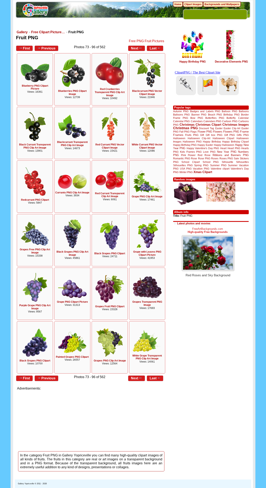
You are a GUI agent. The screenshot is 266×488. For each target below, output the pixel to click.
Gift (202, 135)
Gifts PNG (243, 135)
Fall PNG (184, 131)
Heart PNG (234, 148)
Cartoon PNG (229, 121)
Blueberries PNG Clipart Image (72, 93)
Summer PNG (218, 165)
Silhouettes (242, 162)
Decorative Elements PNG (231, 61)
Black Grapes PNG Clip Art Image (72, 253)
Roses (214, 158)
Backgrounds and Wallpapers (221, 4)
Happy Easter (205, 145)
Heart (223, 148)
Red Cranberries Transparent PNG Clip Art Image (110, 92)
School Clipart (190, 162)
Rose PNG (204, 158)
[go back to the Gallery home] (35, 10)
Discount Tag (206, 128)
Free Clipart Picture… (48, 32)
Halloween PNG (192, 141)
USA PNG (186, 168)
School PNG (211, 162)
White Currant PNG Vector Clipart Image (147, 146)
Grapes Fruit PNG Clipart (109, 306)
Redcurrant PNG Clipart (35, 199)
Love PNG (209, 151)
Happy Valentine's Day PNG (203, 148)
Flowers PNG (231, 131)
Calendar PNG (181, 121)
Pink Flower (188, 155)
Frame (244, 131)
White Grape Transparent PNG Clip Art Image (147, 357)
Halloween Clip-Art (199, 138)
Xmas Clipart (202, 172)
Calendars (197, 121)
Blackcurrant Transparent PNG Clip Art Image (72, 144)
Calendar (243, 118)
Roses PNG (226, 158)
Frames (178, 134)
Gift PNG (229, 135)
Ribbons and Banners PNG (231, 155)
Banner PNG (198, 114)
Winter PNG (186, 172)
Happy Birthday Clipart (235, 141)
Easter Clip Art (232, 128)
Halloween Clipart (223, 138)
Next (134, 48)
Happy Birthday (212, 141)
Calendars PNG (212, 121)
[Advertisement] (91, 420)
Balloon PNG (229, 111)
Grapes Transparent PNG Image (147, 303)
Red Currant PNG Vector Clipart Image (109, 146)
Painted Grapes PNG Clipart (72, 356)
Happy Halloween (224, 145)
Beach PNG (215, 114)
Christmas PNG (185, 128)
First (26, 48)
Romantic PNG (181, 158)
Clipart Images (193, 4)
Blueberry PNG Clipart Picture (35, 87)
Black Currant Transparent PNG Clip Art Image (35, 146)
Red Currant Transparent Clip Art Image (109, 195)
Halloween (179, 138)
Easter (219, 128)
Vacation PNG (201, 168)
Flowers (217, 131)
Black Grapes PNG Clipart (109, 253)
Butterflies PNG (214, 118)
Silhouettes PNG (183, 165)
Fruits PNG (191, 135)
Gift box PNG (214, 135)
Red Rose (204, 155)
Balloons (244, 111)
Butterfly (231, 118)
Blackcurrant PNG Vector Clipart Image (147, 93)
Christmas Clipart (208, 124)
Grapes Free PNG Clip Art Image (35, 251)
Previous (48, 48)
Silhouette (227, 162)
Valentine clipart (220, 168)
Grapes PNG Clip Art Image (110, 360)
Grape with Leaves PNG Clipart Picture (147, 253)
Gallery (22, 32)
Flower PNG (205, 131)
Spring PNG (201, 165)
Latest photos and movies (193, 223)
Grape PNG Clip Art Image (147, 196)
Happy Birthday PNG (192, 61)
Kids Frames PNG (191, 151)
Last (153, 48)
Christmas (187, 124)
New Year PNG (226, 151)
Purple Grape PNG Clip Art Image (34, 307)
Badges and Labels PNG (205, 111)
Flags (193, 131)
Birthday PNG (231, 114)
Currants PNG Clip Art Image (72, 192)
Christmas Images (235, 124)
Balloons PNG (181, 114)
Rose (194, 158)
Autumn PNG (180, 111)
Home (177, 4)
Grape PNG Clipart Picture (72, 301)
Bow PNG (196, 118)
